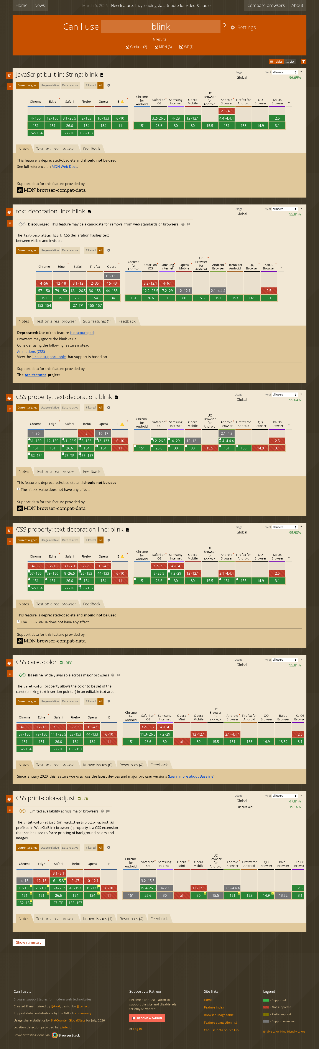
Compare (266, 5)
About (297, 5)
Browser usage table (219, 1015)
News (39, 5)
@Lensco (83, 1006)
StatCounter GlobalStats (68, 1020)
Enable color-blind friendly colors (284, 1031)
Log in (137, 1029)
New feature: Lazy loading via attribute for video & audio (146, 5)
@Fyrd (55, 1006)
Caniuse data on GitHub (221, 1030)
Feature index (214, 1007)
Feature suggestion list (220, 1022)
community (83, 1013)
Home (22, 5)
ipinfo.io (65, 1027)
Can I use (81, 26)
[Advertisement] (159, 963)
